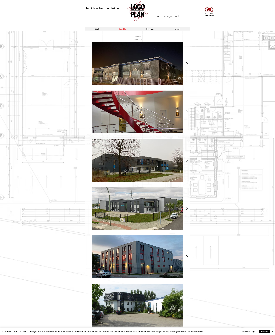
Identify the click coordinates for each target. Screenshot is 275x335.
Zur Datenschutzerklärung (195, 331)
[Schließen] (272, 331)
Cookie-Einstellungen (248, 331)
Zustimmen (264, 331)
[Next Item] (187, 64)
